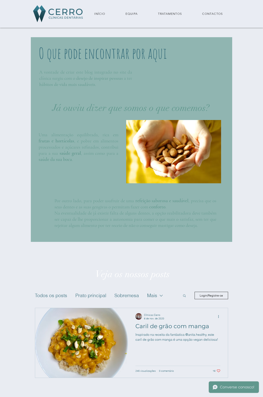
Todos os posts (51, 295)
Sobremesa (126, 295)
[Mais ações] (219, 316)
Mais (152, 295)
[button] (170, 14)
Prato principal (90, 295)
